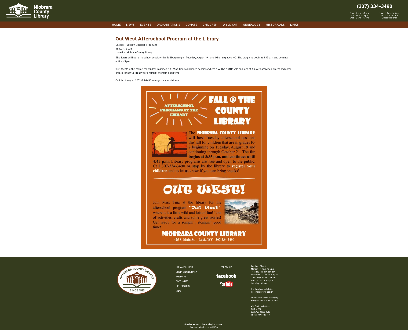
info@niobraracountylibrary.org (264, 298)
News (130, 24)
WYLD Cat (230, 24)
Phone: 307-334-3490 (260, 315)
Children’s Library (186, 272)
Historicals (275, 24)
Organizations (168, 24)
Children (210, 24)
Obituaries (182, 281)
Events (145, 24)
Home (116, 24)
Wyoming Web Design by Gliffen (204, 327)
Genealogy (251, 24)
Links (294, 24)
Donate (191, 24)
